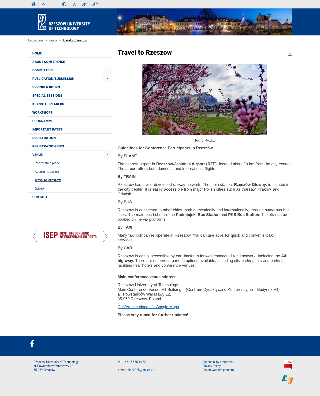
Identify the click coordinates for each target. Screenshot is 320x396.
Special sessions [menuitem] (47, 95)
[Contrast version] (66, 4)
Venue (53, 40)
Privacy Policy (211, 366)
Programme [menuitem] (42, 121)
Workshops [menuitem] (42, 112)
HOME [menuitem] (37, 53)
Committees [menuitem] (42, 70)
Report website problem (218, 370)
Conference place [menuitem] (47, 163)
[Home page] (70, 21)
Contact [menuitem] (40, 197)
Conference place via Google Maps (148, 307)
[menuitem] (107, 70)
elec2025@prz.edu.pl (141, 370)
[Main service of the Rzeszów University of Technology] (33, 4)
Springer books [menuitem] (46, 87)
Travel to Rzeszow (75, 40)
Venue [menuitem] (37, 155)
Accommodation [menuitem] (47, 171)
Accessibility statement (218, 362)
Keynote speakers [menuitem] (48, 104)
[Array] (70, 235)
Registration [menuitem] (44, 138)
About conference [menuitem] (48, 62)
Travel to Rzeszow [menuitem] (48, 180)
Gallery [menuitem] (40, 188)
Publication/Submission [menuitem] (53, 79)
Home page (35, 40)
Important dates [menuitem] (47, 129)
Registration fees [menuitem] (48, 146)
